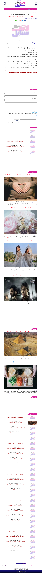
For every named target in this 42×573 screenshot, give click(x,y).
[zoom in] (9, 11)
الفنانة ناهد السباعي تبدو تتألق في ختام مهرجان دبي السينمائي (15, 484)
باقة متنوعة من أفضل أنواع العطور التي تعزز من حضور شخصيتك (15, 531)
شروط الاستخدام (34, 112)
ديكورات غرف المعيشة (22, 43)
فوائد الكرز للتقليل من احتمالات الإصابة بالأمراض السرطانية (15, 458)
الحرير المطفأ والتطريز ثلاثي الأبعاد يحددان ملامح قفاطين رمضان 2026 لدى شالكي (20, 240)
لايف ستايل (34, 72)
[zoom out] (11, 11)
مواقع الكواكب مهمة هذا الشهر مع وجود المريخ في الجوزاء (15, 443)
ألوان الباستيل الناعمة (32, 43)
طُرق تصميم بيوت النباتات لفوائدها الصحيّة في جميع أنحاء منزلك (15, 146)
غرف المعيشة (12, 72)
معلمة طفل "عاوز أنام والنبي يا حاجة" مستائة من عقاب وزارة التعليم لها (15, 541)
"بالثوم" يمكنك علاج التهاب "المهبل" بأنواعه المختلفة (15, 546)
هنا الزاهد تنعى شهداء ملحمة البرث (15, 489)
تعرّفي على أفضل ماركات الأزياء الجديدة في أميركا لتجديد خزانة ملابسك (15, 427)
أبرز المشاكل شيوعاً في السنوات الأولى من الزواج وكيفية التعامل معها (20, 207)
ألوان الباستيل (17, 72)
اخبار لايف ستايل (29, 72)
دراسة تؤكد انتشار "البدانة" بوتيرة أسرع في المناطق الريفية (15, 510)
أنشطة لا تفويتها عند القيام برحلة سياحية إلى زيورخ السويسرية (15, 448)
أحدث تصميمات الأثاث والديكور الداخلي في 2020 (15, 505)
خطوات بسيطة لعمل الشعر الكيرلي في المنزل (15, 422)
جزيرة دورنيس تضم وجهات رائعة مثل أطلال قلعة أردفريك (15, 474)
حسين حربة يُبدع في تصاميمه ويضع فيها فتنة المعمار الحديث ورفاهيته (15, 151)
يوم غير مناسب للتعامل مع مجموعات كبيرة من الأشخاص (15, 417)
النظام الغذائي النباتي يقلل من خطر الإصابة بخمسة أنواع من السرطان (20, 363)
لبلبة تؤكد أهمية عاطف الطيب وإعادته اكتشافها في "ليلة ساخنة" (15, 479)
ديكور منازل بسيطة (23, 72)
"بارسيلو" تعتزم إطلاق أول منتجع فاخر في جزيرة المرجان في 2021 (15, 515)
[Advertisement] (20, 81)
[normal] (10, 11)
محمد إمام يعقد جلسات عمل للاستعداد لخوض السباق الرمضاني (15, 536)
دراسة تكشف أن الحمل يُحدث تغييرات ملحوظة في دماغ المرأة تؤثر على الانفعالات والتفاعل (20, 174)
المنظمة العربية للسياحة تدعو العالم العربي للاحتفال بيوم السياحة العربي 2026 (20, 331)
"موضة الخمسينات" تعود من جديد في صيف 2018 (15, 551)
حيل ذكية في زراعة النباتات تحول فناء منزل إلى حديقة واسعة (15, 141)
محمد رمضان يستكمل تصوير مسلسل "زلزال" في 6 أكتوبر (15, 453)
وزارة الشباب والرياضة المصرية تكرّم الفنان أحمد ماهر (15, 432)
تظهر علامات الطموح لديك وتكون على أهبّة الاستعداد (15, 520)
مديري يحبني (15, 463)
